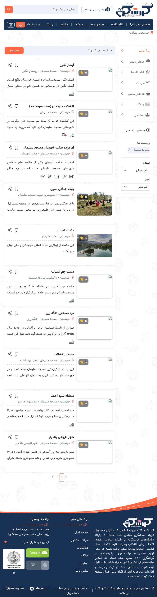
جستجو (14, 50)
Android (36, 553)
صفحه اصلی (81, 532)
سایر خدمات (33, 24)
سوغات (79, 24)
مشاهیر (64, 24)
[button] (9, 64)
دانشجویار (73, 593)
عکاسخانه (82, 547)
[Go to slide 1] (14, 573)
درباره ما (83, 563)
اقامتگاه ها (117, 24)
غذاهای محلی (97, 24)
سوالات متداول (79, 540)
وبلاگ (50, 24)
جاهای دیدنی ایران (140, 24)
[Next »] (53, 477)
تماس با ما (82, 570)
